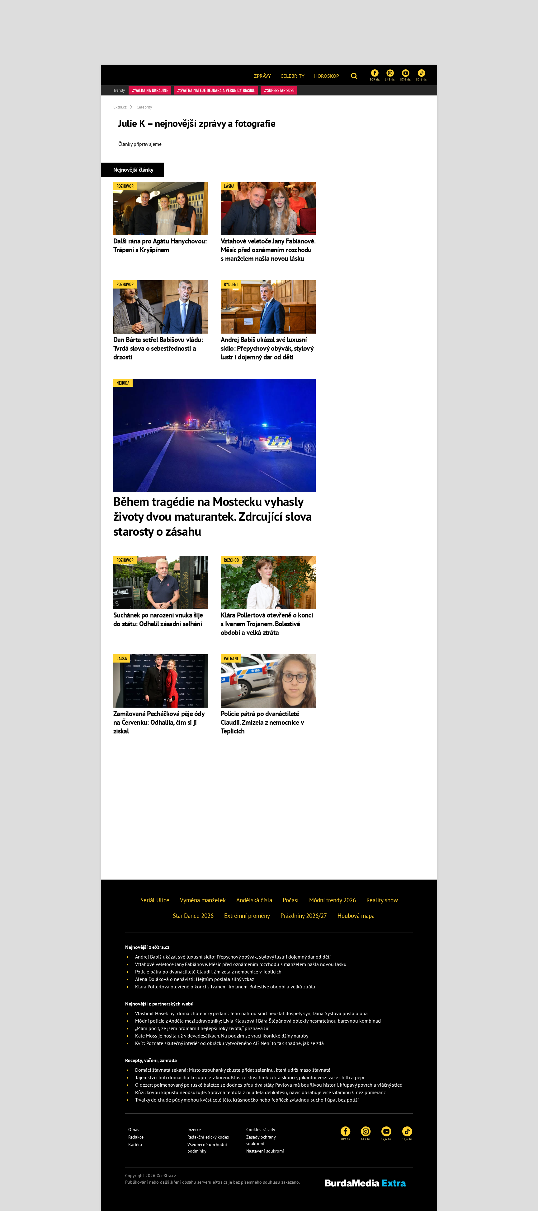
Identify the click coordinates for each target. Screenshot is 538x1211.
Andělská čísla (254, 900)
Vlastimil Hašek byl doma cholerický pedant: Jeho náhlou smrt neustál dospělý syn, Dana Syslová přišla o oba (251, 1013)
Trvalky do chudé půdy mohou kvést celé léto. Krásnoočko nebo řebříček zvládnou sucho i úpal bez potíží (247, 1100)
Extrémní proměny (247, 915)
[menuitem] (262, 75)
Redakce (136, 1137)
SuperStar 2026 (280, 90)
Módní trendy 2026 (332, 900)
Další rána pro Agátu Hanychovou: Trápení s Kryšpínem (160, 245)
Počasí (291, 900)
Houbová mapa (356, 915)
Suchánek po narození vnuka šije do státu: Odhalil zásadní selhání (158, 619)
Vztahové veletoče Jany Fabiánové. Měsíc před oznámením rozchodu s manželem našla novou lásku (268, 250)
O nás (133, 1129)
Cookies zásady (260, 1129)
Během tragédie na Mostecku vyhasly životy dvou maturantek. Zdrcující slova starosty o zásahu (212, 516)
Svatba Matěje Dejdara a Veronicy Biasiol (217, 90)
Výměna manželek (203, 900)
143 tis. (390, 79)
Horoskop (326, 76)
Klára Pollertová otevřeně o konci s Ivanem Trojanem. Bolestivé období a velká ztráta (267, 624)
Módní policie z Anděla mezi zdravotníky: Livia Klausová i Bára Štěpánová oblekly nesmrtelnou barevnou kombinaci (258, 1021)
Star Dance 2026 (193, 915)
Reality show (382, 900)
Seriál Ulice (154, 900)
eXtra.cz (220, 1182)
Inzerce (194, 1129)
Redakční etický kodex (208, 1137)
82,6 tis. (421, 79)
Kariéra (135, 1144)
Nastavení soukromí (265, 1151)
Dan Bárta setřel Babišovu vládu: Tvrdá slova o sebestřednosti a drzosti (158, 348)
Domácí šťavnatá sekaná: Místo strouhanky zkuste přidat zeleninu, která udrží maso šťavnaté (232, 1070)
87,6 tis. (405, 79)
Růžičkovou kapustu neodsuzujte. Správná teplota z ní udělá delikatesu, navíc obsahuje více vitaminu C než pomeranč (260, 1092)
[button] (354, 75)
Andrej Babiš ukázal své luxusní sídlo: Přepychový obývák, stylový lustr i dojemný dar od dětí (267, 348)
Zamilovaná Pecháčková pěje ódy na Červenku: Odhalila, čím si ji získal (158, 722)
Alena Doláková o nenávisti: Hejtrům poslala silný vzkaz (194, 979)
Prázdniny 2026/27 (304, 915)
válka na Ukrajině (151, 90)
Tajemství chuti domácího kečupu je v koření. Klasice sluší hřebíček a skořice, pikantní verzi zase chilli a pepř (250, 1077)
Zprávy (262, 76)
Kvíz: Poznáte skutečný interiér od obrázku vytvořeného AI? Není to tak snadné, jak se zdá (229, 1043)
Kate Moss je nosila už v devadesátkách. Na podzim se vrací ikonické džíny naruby (221, 1036)
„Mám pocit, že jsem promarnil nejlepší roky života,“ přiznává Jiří (202, 1028)
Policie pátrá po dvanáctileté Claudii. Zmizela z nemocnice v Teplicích (262, 722)
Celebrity (292, 76)
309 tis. (375, 79)
